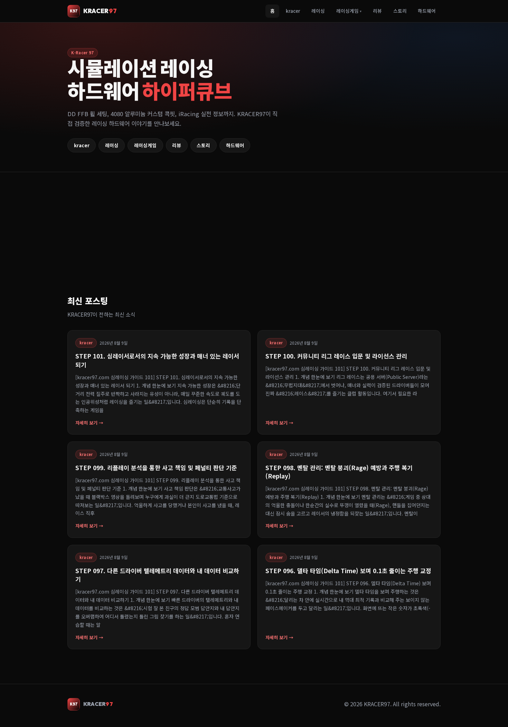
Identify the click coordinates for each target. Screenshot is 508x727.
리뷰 (377, 10)
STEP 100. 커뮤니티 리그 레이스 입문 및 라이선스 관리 (336, 356)
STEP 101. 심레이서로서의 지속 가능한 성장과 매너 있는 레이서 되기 (157, 360)
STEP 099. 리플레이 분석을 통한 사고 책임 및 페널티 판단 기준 (156, 467)
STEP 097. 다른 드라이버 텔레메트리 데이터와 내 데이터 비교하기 (157, 574)
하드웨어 (427, 10)
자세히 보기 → (89, 422)
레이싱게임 (348, 10)
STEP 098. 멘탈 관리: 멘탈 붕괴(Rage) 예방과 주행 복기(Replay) (339, 471)
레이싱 (318, 10)
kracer (293, 10)
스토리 (400, 10)
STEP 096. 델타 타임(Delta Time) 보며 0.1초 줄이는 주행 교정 (348, 570)
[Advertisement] (274, 242)
